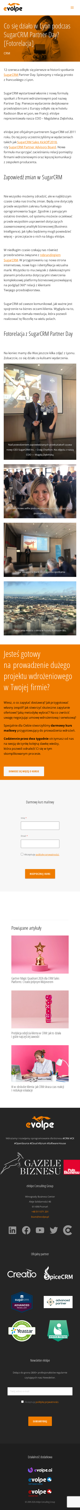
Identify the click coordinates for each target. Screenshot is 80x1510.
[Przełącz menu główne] (72, 8)
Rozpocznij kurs (40, 874)
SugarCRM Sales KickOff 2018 (37, 142)
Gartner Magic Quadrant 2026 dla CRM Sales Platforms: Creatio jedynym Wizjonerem (35, 980)
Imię (23, 818)
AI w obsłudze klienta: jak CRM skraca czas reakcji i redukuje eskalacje (37, 1088)
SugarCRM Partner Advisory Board (32, 147)
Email (23, 836)
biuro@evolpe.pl (40, 1216)
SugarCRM (11, 75)
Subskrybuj (40, 1421)
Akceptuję (41, 854)
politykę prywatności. (47, 854)
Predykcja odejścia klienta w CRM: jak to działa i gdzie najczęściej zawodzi (36, 1035)
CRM (7, 53)
